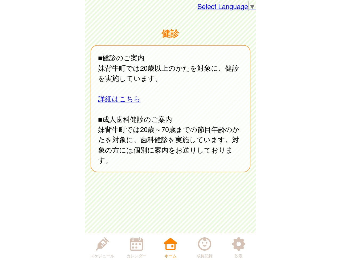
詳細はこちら (119, 98)
